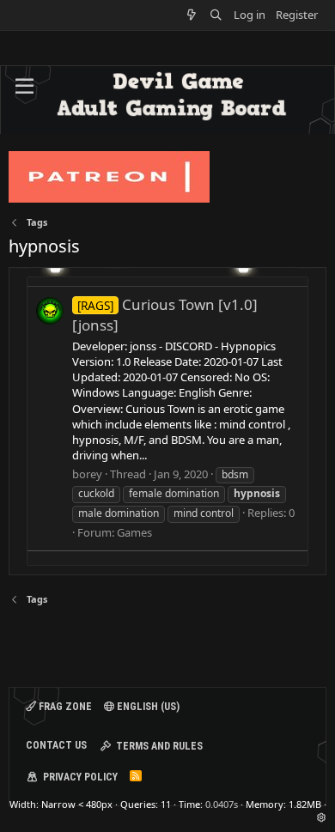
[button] (24, 86)
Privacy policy (80, 777)
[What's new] (192, 15)
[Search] (216, 15)
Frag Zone (64, 707)
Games (134, 532)
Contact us (56, 745)
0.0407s (221, 804)
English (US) (147, 707)
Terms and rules (159, 746)
